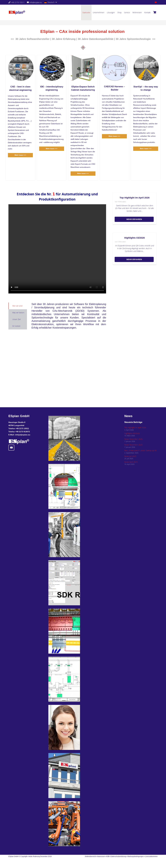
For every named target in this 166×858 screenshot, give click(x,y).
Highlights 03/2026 (134, 238)
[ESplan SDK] (71, 582)
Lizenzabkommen (151, 856)
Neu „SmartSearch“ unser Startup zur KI (140, 450)
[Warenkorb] (155, 12)
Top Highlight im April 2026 (135, 197)
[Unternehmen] (71, 775)
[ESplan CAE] (71, 534)
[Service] (71, 727)
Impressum (101, 856)
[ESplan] (71, 679)
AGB (107, 856)
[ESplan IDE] (71, 486)
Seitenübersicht (90, 856)
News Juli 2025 (130, 456)
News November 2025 (133, 444)
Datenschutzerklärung (119, 856)
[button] (50, 2)
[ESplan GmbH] (16, 12)
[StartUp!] (71, 438)
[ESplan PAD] (71, 823)
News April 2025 (131, 462)
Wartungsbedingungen (135, 856)
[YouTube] (156, 2)
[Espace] (71, 631)
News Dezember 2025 (133, 439)
